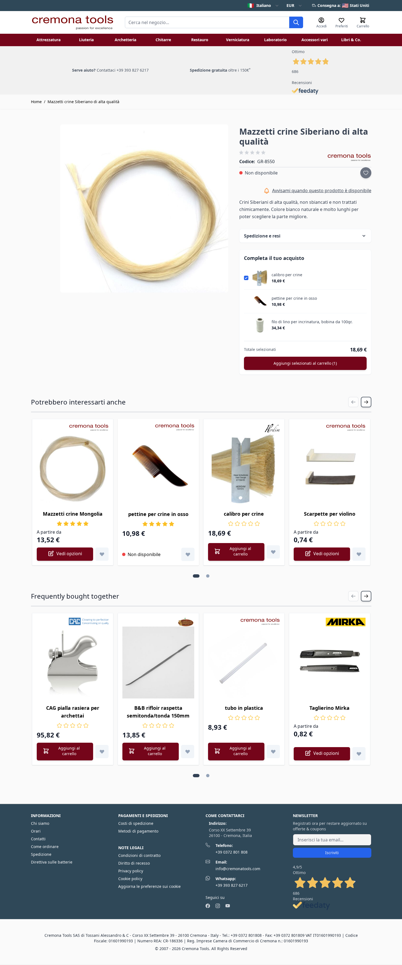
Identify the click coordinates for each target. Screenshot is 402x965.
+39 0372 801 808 (232, 852)
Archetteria (125, 39)
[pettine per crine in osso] (260, 301)
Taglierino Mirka (329, 708)
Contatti (38, 838)
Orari (36, 831)
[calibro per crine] (260, 278)
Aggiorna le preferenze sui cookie (149, 886)
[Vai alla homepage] (72, 22)
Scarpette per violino (329, 513)
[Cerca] (296, 22)
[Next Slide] (366, 402)
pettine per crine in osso (294, 298)
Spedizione (41, 854)
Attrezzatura (48, 39)
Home (36, 101)
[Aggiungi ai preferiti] (365, 172)
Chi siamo (40, 823)
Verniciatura (237, 39)
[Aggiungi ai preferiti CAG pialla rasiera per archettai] (102, 751)
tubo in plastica (244, 708)
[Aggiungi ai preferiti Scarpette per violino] (359, 554)
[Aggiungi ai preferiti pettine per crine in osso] (188, 554)
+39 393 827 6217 (232, 885)
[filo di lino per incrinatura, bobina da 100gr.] (260, 325)
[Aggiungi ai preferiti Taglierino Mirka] (359, 753)
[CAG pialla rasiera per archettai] (73, 662)
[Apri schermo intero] (144, 208)
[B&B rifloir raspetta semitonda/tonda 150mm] (158, 662)
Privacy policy (130, 870)
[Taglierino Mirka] (330, 662)
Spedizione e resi (262, 236)
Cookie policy (130, 878)
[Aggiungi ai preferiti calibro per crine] (273, 552)
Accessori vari (314, 39)
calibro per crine (287, 274)
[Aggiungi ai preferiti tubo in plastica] (273, 751)
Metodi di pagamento (138, 831)
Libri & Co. (351, 39)
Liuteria (86, 39)
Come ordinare (45, 846)
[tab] (196, 576)
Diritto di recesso (134, 863)
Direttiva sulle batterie (51, 862)
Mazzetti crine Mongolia (73, 513)
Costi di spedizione (135, 823)
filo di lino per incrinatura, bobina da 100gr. (312, 321)
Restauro (199, 39)
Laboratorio (275, 39)
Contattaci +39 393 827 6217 (123, 70)
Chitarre (163, 39)
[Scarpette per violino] (330, 468)
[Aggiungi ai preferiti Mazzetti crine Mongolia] (102, 554)
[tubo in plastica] (244, 662)
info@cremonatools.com (238, 868)
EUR (290, 5)
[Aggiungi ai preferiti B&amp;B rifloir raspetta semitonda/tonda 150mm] (187, 751)
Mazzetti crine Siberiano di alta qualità (83, 101)
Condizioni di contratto (139, 855)
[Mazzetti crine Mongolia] (73, 468)
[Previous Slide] (353, 402)
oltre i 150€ (220, 70)
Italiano (259, 5)
